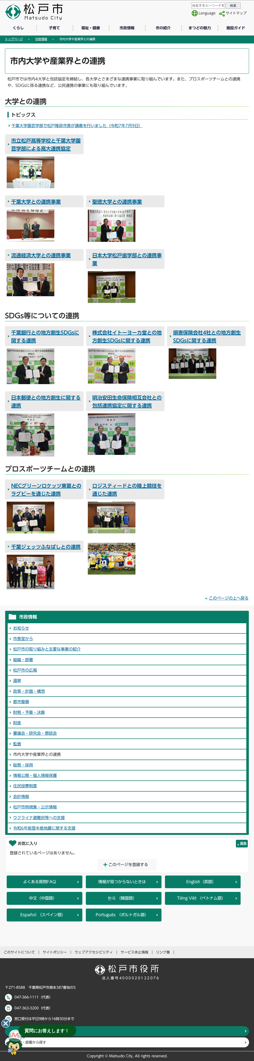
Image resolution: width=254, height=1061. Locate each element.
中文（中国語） (43, 898)
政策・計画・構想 (29, 691)
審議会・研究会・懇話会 (35, 733)
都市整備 (21, 702)
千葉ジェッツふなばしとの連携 (46, 546)
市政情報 (127, 28)
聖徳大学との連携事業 (117, 201)
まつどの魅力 (200, 28)
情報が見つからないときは (122, 882)
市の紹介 (163, 28)
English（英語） (201, 882)
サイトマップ (236, 13)
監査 (17, 744)
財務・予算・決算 (29, 712)
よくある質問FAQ (39, 882)
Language (207, 13)
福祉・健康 (90, 28)
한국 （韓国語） (122, 898)
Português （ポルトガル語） (122, 915)
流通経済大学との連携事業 (41, 255)
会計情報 (21, 797)
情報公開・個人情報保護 (35, 775)
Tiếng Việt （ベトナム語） (201, 898)
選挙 (17, 681)
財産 (17, 723)
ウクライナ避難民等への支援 (39, 818)
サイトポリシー (55, 952)
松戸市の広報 (25, 670)
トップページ (14, 38)
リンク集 (163, 952)
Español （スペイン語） (42, 915)
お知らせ (21, 628)
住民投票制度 (25, 786)
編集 (243, 843)
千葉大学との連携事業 (36, 201)
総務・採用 (23, 765)
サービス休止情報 (134, 952)
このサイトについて (19, 952)
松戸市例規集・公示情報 (35, 807)
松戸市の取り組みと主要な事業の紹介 (47, 649)
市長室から (23, 639)
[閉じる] (5, 1023)
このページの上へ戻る (229, 598)
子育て (54, 28)
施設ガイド (235, 28)
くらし (18, 28)
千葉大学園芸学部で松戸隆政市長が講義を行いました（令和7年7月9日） (77, 126)
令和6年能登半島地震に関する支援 (44, 828)
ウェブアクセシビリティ (94, 952)
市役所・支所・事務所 (32, 1031)
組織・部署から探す (30, 1042)
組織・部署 (23, 660)
